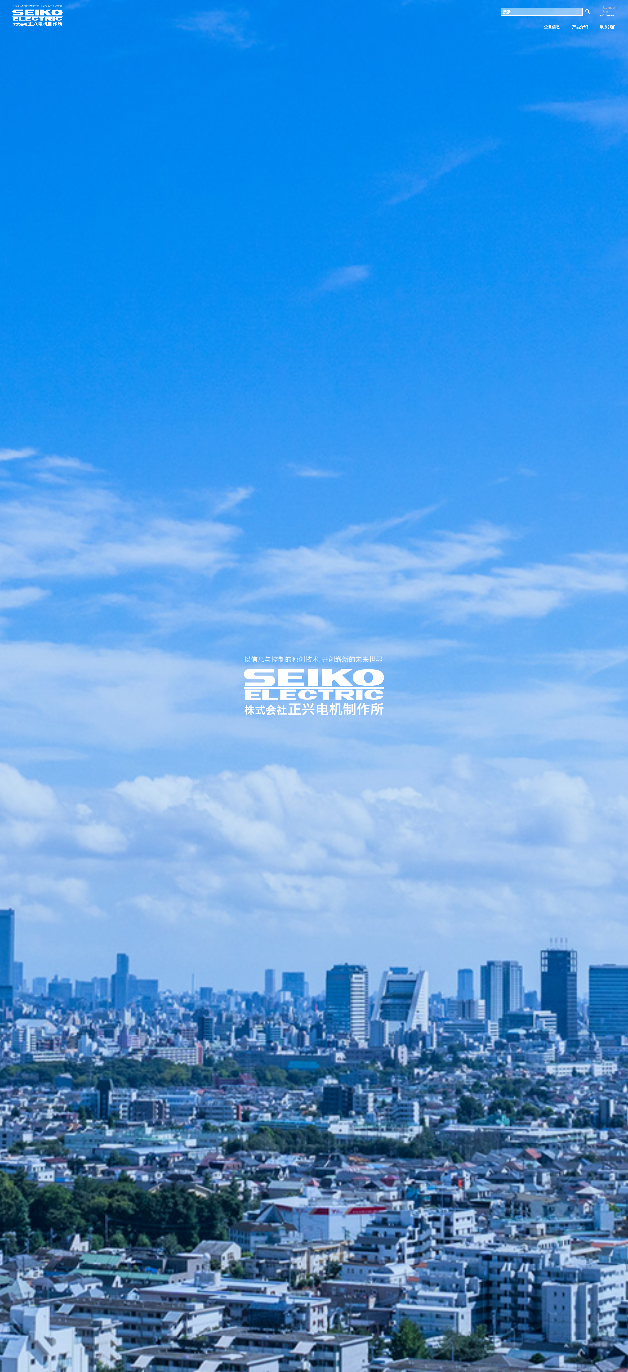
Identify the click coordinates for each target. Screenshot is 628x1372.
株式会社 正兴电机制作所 (37, 15)
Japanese (609, 7)
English (607, 11)
